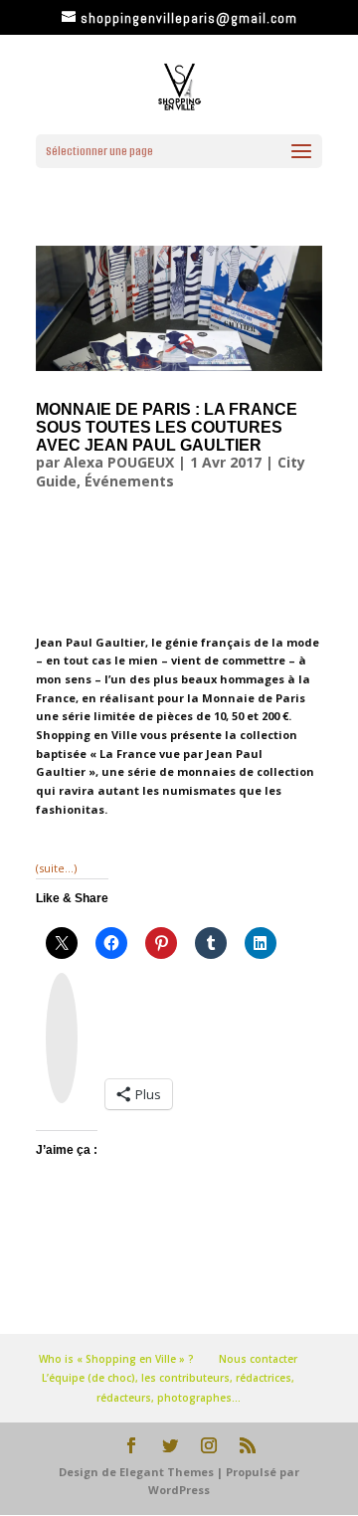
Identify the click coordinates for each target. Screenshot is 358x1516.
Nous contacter (258, 1359)
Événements (129, 481)
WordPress (179, 1489)
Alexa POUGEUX (119, 462)
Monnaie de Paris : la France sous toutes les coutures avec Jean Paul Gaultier (166, 427)
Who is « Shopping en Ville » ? (116, 1359)
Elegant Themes (166, 1471)
